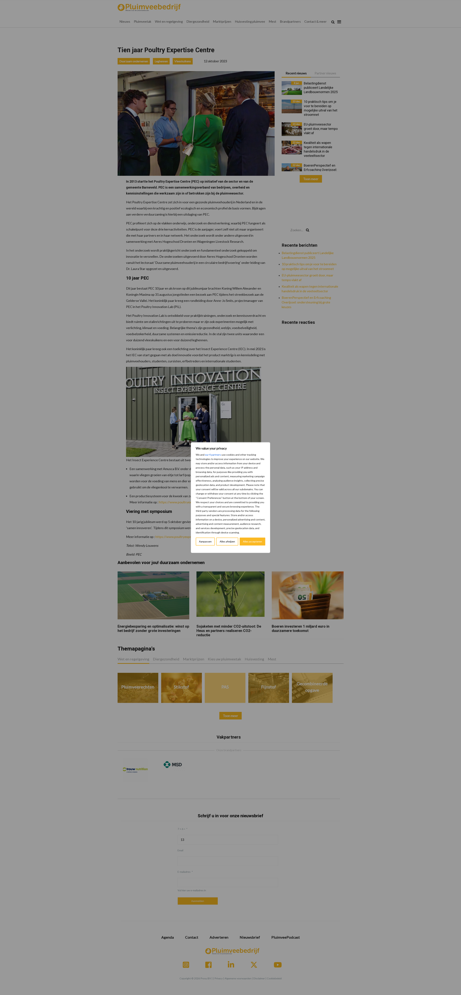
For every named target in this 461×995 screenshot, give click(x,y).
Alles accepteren (252, 541)
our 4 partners (213, 454)
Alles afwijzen (227, 541)
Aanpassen (205, 541)
